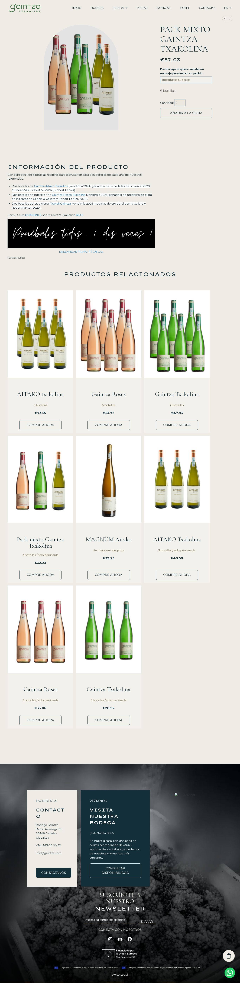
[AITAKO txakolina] (40, 334)
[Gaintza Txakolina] (177, 334)
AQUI (79, 215)
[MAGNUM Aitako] (108, 479)
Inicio (76, 7)
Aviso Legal (120, 974)
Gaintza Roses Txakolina (68, 194)
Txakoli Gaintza (60, 203)
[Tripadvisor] (120, 939)
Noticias (163, 7)
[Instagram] (110, 939)
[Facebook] (129, 939)
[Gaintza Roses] (108, 334)
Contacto (207, 7)
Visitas (142, 7)
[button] (230, 973)
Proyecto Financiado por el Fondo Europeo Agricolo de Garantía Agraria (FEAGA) (164, 967)
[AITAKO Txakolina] (177, 479)
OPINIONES (33, 215)
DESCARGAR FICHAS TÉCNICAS (81, 251)
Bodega (97, 7)
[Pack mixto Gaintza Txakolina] (40, 479)
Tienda (118, 7)
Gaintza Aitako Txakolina (51, 186)
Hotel (185, 7)
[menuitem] (224, 18)
